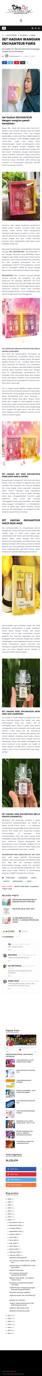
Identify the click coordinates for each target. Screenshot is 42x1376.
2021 (9, 1211)
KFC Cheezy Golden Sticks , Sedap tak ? (22, 1261)
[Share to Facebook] (4, 62)
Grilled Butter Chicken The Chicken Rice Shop (25, 1142)
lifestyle (6, 881)
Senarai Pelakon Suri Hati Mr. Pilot (25, 1071)
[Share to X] (10, 62)
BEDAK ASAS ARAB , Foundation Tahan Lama (22, 1279)
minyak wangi (18, 881)
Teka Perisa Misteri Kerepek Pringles (25, 1112)
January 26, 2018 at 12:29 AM (29, 981)
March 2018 (13, 1249)
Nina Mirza (12, 955)
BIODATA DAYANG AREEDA (20, 1292)
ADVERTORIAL (11, 35)
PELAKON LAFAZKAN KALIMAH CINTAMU (21, 1284)
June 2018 (13, 1240)
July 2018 (13, 1237)
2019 (9, 1217)
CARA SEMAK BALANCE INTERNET (23, 1081)
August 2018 (14, 1234)
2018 (9, 1220)
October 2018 (14, 1228)
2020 (10, 1214)
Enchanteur (24, 35)
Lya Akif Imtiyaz (15, 966)
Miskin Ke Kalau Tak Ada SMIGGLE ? (22, 1296)
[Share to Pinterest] (16, 62)
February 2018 (15, 1252)
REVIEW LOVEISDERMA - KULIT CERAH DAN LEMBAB (26, 1091)
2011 (9, 1333)
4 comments (7, 937)
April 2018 (13, 1246)
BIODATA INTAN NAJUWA (19, 1311)
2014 (9, 1324)
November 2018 (15, 1225)
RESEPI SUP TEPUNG (17, 1300)
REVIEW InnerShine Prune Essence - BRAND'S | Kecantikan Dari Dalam (24, 1133)
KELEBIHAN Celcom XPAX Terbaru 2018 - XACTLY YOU (25, 1122)
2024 (10, 1202)
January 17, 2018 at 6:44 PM (21, 944)
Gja (9, 944)
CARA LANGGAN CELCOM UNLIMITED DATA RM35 (24, 1061)
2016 (9, 1318)
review (29, 881)
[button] (4, 28)
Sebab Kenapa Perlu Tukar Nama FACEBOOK (19, 1055)
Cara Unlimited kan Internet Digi (25, 1102)
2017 (9, 1315)
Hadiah (32, 35)
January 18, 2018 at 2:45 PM (27, 955)
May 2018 (13, 1243)
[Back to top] (39, 1373)
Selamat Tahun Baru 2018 (19, 1308)
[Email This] (22, 62)
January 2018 (14, 1255)
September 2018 (15, 1231)
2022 (10, 1208)
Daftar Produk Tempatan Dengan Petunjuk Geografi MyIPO (22, 1288)
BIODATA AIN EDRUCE (18, 1258)
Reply (9, 950)
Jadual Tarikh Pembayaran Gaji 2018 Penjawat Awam (22, 1304)
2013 (9, 1327)
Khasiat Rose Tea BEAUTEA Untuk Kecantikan (22, 1266)
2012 (9, 1330)
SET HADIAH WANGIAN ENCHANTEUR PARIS (18, 1274)
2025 (10, 1199)
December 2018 (15, 1222)
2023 (10, 1205)
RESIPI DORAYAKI (16, 1270)
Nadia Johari (13, 981)
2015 (9, 1321)
